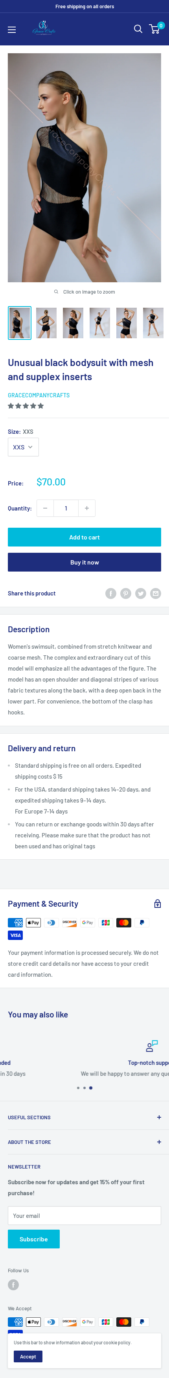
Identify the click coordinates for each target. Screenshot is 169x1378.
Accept (28, 1356)
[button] (26, 405)
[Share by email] (155, 593)
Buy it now (84, 562)
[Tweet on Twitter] (140, 593)
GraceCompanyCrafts (39, 395)
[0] (155, 29)
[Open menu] (12, 30)
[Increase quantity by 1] (87, 508)
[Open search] (138, 29)
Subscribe (34, 1239)
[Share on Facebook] (110, 593)
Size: (20, 431)
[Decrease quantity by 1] (45, 508)
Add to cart (84, 537)
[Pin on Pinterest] (125, 593)
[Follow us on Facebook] (13, 1284)
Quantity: (20, 508)
